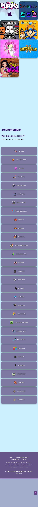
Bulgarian (30, 464)
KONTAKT (24, 459)
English (8, 462)
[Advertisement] (19, 492)
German (26, 467)
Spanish (23, 462)
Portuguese (29, 462)
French (18, 462)
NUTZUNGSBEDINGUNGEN (22, 457)
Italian (7, 464)
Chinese (21, 467)
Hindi (11, 467)
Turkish (13, 462)
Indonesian (24, 464)
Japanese (15, 467)
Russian (12, 464)
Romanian (17, 464)
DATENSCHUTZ (15, 459)
